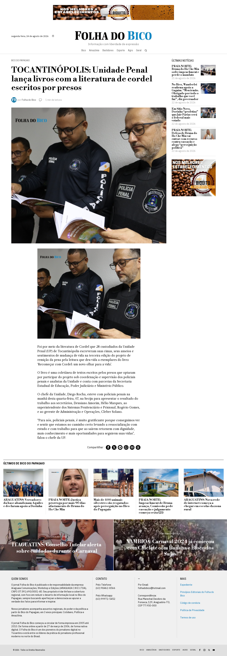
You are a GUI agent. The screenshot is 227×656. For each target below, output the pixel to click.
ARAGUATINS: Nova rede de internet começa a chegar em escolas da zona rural (202, 504)
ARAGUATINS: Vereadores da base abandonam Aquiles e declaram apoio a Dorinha (23, 503)
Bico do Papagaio (20, 60)
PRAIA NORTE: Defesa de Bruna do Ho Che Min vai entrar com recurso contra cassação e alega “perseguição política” (184, 139)
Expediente (186, 584)
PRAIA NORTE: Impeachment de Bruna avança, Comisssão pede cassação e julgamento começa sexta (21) (156, 506)
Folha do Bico (29, 99)
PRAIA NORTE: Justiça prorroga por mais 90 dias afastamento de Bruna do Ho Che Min (67, 504)
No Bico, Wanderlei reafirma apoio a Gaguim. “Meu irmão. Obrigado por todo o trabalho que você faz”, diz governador (185, 92)
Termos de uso (188, 617)
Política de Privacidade (192, 610)
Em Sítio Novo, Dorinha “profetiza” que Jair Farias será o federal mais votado (185, 115)
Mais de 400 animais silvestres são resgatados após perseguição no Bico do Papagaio (112, 504)
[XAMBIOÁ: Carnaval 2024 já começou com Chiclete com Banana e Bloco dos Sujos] (170, 544)
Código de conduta (190, 602)
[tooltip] (108, 447)
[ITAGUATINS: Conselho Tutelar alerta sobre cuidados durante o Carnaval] (56, 544)
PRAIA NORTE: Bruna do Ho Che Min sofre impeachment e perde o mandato (185, 71)
